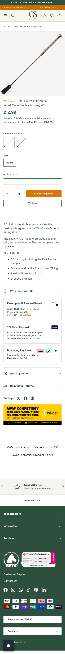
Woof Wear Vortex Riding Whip (28, 26)
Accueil (6, 26)
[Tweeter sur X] (18, 398)
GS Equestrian (17, 642)
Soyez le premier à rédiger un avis (32, 455)
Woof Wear (9, 101)
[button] (59, 15)
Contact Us (10, 580)
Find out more (24, 315)
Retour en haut (32, 500)
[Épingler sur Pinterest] (32, 398)
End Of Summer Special (15, 7)
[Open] (8, 645)
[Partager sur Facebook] (25, 398)
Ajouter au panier (43, 193)
